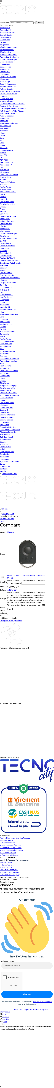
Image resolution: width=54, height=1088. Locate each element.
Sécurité (3, 196)
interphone (4, 265)
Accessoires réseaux (7, 341)
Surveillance (4, 422)
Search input (4, 22)
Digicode (3, 380)
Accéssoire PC (5, 253)
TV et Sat (3, 147)
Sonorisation (5, 454)
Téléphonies (4, 235)
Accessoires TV (6, 287)
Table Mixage (5, 321)
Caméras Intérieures (7, 414)
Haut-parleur (5, 459)
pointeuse (4, 468)
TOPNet (3, 270)
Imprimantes (5, 228)
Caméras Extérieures (7, 417)
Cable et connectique (8, 216)
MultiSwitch (4, 289)
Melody (2, 449)
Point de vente (5, 365)
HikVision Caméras (7, 451)
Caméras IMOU (5, 412)
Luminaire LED (5, 307)
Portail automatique (7, 351)
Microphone (4, 304)
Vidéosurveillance (6, 98)
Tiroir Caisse (4, 368)
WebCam (3, 250)
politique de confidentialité (42, 1001)
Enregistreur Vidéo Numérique (11, 263)
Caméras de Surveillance (9, 260)
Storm (2, 400)
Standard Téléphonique (8, 392)
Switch (2, 336)
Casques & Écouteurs (8, 282)
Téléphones (4, 383)
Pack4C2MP (4, 373)
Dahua (2, 302)
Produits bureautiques (8, 238)
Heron (2, 363)
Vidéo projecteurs (6, 397)
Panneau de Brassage (8, 309)
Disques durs (5, 375)
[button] (0, 1086)
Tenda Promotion (6, 324)
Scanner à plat (5, 466)
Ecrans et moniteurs (7, 245)
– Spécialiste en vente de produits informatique (25, 1011)
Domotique (4, 213)
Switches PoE (5, 434)
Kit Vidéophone (5, 346)
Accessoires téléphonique (9, 358)
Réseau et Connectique (8, 432)
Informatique (5, 27)
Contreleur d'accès (7, 402)
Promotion (4, 444)
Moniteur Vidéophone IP (9, 314)
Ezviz (2, 316)
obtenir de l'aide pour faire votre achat (14, 860)
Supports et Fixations (8, 427)
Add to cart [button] (12, 590)
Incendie (3, 471)
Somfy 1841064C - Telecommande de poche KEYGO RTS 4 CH (26, 577)
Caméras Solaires (6, 419)
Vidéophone (4, 299)
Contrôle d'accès (6, 272)
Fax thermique (5, 446)
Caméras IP (4, 409)
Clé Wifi (3, 329)
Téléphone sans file (7, 387)
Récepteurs (4, 353)
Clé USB (3, 240)
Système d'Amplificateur (9, 461)
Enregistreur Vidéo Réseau (10, 277)
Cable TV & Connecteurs (9, 370)
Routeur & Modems (7, 331)
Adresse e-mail (8, 961)
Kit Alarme (4, 405)
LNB (1, 292)
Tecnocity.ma (18, 1009)
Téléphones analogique (8, 385)
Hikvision (3, 226)
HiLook (2, 311)
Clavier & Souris (6, 255)
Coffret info (4, 334)
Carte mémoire (5, 243)
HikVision (3, 280)
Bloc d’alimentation (7, 275)
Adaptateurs (5, 218)
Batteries (3, 356)
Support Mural (5, 439)
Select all (3, 614)
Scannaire (3, 267)
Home (2, 521)
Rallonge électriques (7, 221)
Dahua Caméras (6, 223)
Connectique (4, 248)
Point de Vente (5, 177)
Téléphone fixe (5, 390)
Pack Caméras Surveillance (10, 429)
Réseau (3, 179)
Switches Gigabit (6, 437)
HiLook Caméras (6, 343)
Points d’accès (5, 338)
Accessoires (4, 424)
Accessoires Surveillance (9, 360)
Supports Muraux (6, 294)
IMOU (2, 348)
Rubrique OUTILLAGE (7, 257)
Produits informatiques (9, 233)
